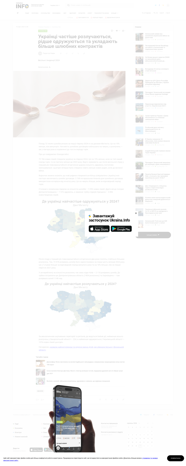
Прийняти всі (175, 458)
